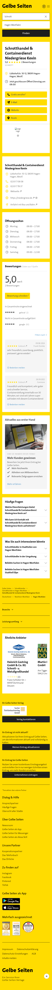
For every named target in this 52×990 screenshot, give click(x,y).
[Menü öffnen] (48, 6)
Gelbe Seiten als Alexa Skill (14, 837)
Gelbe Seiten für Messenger (15, 833)
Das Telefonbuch (10, 855)
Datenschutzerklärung (27, 949)
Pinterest (6, 881)
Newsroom (7, 825)
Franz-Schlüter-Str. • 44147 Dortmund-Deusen (18, 673)
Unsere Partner (11, 845)
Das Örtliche (8, 859)
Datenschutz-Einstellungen (15, 953)
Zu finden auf (10, 867)
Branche (6, 609)
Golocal (21, 346)
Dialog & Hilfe (10, 797)
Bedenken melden (17, 367)
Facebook (6, 877)
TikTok (5, 885)
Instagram (7, 873)
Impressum (7, 949)
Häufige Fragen (9, 807)
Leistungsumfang (10, 621)
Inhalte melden (9, 958)
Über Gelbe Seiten (13, 819)
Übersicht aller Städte (12, 811)
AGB (34, 953)
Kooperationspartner (12, 851)
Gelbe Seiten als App (11, 829)
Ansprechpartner (10, 803)
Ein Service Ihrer (13, 978)
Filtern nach (40, 335)
